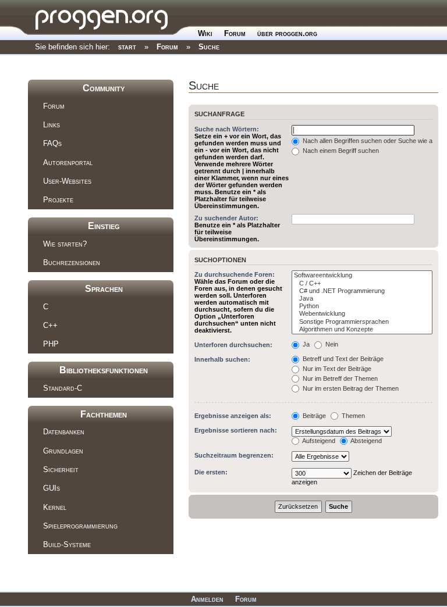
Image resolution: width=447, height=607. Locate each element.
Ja (305, 344)
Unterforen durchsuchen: (233, 344)
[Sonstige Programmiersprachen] (362, 322)
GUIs (51, 488)
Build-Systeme (67, 544)
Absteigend (365, 440)
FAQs (52, 143)
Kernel (54, 507)
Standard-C (62, 388)
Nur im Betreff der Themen (339, 378)
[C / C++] (362, 283)
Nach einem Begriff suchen (340, 150)
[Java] (362, 298)
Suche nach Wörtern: (226, 129)
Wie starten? (65, 244)
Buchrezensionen (71, 262)
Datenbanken (63, 431)
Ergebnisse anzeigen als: (232, 415)
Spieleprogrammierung (80, 526)
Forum (235, 33)
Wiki (205, 33)
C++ (50, 325)
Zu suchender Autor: (226, 218)
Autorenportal (68, 162)
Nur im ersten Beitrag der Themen (350, 388)
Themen (352, 415)
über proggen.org (287, 33)
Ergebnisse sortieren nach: (235, 430)
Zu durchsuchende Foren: (234, 274)
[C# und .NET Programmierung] (362, 291)
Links (51, 124)
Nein (331, 344)
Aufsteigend (318, 440)
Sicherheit (61, 469)
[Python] (362, 306)
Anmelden (207, 599)
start (127, 46)
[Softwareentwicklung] (362, 275)
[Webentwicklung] (362, 313)
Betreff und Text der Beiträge (342, 358)
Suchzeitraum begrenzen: (234, 455)
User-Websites (67, 181)
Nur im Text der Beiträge (336, 368)
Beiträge (313, 415)
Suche (208, 46)
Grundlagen (63, 451)
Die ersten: (211, 472)
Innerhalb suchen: (222, 359)
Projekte (58, 199)
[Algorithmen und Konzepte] (362, 329)
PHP (51, 344)
